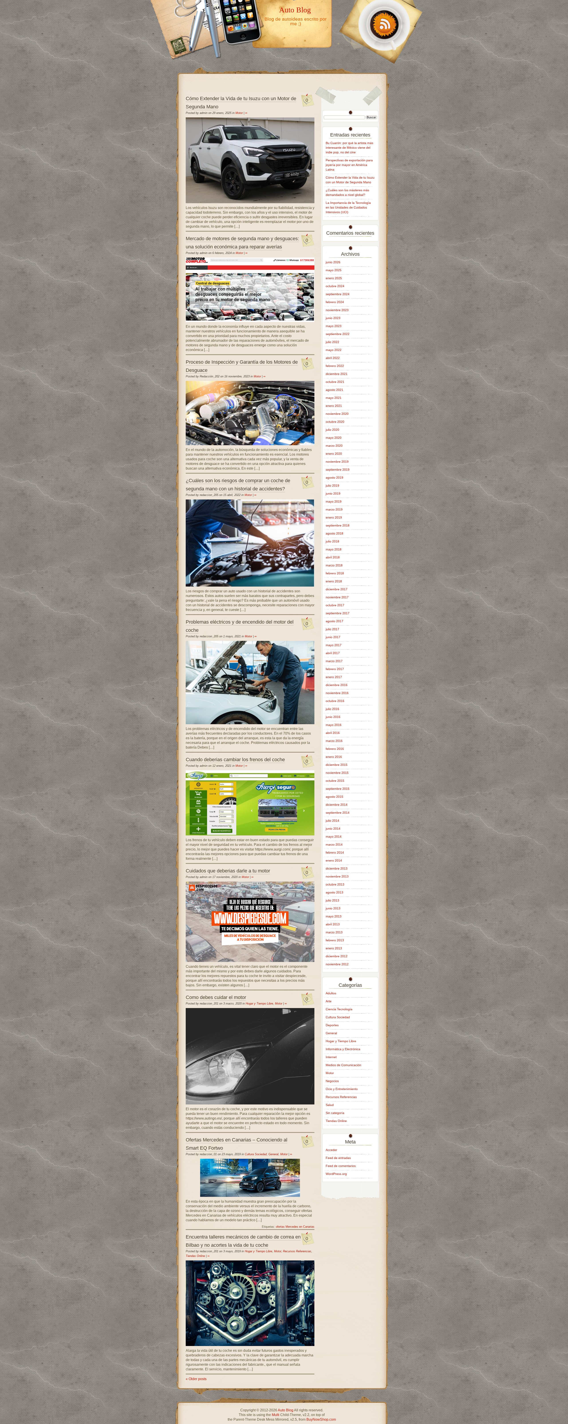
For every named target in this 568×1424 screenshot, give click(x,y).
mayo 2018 (333, 549)
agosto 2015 (334, 796)
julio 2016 (332, 709)
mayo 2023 (333, 326)
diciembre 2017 (336, 589)
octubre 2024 (335, 286)
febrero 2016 (335, 749)
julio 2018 (332, 541)
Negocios (332, 1081)
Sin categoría (335, 1113)
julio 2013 (332, 900)
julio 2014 (332, 820)
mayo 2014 (333, 836)
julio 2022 (332, 342)
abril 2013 (333, 924)
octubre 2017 (335, 605)
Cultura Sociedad (256, 1154)
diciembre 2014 (336, 804)
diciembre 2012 (336, 956)
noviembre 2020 (337, 413)
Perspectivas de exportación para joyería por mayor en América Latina (349, 164)
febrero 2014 (335, 852)
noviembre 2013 (337, 876)
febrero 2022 (335, 366)
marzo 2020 (334, 445)
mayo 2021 (333, 398)
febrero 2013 (335, 940)
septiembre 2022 (337, 334)
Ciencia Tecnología (339, 1009)
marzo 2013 (334, 932)
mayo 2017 (333, 645)
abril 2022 (333, 358)
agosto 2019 (334, 477)
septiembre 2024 (337, 294)
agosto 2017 (334, 621)
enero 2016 (334, 757)
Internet (331, 1057)
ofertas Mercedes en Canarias (295, 1226)
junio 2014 (333, 828)
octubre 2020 (335, 421)
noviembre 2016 (337, 693)
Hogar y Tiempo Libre (259, 1003)
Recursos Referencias (297, 1251)
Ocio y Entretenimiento (342, 1089)
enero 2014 (334, 860)
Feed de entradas (338, 1158)
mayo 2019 (333, 501)
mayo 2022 (333, 350)
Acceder (331, 1150)
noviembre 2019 (337, 461)
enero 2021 (334, 406)
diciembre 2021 (336, 374)
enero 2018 (334, 581)
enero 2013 (334, 948)
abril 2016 (333, 733)
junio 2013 (333, 908)
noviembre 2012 (337, 964)
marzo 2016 (334, 741)
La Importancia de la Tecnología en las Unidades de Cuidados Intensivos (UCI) (348, 207)
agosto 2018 (334, 533)
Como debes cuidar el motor (216, 997)
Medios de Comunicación (343, 1065)
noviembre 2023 (337, 310)
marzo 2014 (334, 844)
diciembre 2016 (336, 685)
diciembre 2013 (336, 868)
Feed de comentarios (341, 1166)
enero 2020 (334, 453)
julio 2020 (332, 429)
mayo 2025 (333, 270)
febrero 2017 (335, 669)
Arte (328, 1001)
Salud (330, 1105)
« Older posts (196, 1379)
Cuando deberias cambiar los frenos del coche (235, 759)
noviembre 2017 (337, 597)
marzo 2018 (334, 565)
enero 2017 (334, 677)
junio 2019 (333, 493)
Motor (239, 113)
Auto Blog (295, 10)
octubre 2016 (335, 701)
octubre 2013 (335, 884)
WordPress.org (336, 1174)
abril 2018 (333, 557)
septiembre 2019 (337, 469)
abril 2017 (333, 653)
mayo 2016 (333, 725)
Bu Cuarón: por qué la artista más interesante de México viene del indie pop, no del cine (349, 147)
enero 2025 (334, 278)
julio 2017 (332, 629)
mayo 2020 (333, 437)
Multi (275, 1415)
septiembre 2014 (337, 812)
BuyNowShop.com (321, 1419)
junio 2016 (333, 717)
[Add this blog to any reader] (379, 64)
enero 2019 (334, 517)
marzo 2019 (334, 509)
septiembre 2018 (337, 525)
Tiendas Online (195, 1256)
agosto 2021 (334, 390)
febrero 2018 (335, 573)
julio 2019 (332, 485)
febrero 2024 (335, 302)
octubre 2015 (335, 780)
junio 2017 (333, 637)
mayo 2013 (333, 916)
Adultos (331, 993)
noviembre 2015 (337, 772)
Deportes (332, 1025)
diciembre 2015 (336, 765)
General (273, 1154)
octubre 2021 (335, 382)
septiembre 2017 (337, 613)
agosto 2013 (334, 892)
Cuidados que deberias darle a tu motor (228, 871)
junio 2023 (333, 318)
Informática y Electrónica (343, 1049)
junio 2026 (333, 262)
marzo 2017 (334, 661)
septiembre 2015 (337, 788)
